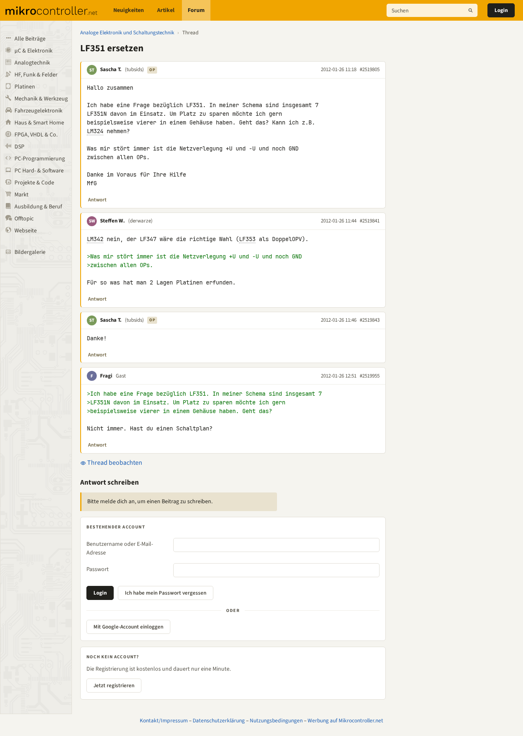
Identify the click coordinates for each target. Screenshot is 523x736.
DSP (19, 147)
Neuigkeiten (128, 10)
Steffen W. (112, 221)
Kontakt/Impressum (164, 720)
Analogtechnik (32, 63)
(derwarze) (140, 221)
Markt (21, 195)
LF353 (247, 239)
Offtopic (23, 219)
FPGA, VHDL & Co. (35, 135)
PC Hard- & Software (39, 171)
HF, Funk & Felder (35, 75)
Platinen (24, 87)
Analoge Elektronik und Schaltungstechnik (127, 32)
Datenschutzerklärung (219, 720)
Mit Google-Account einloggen (128, 627)
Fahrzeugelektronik (38, 111)
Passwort (97, 569)
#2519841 (370, 221)
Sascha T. (111, 69)
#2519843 (370, 320)
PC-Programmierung (39, 159)
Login (501, 10)
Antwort (97, 199)
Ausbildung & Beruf (38, 207)
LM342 (95, 239)
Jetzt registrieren (113, 685)
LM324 (95, 131)
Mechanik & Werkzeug (41, 99)
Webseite (25, 231)
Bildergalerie (29, 252)
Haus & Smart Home (39, 123)
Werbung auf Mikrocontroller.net (345, 720)
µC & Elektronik (33, 51)
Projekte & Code (34, 183)
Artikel (165, 10)
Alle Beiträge (29, 39)
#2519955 (370, 376)
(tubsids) (134, 69)
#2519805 (370, 69)
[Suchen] (470, 10)
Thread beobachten (114, 462)
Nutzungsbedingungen (276, 720)
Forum (196, 10)
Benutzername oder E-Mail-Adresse (119, 548)
